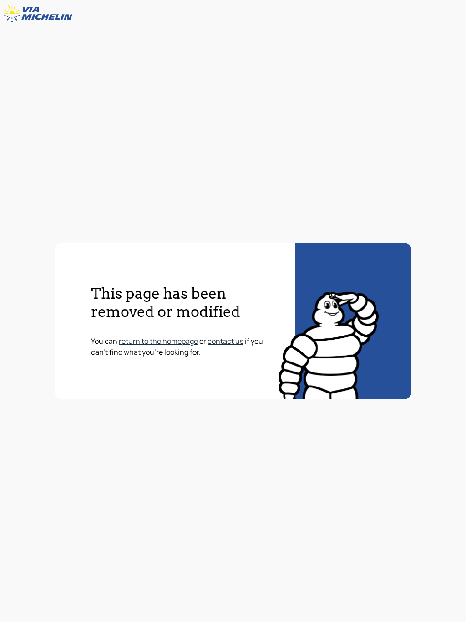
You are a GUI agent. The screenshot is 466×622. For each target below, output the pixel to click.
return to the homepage (158, 341)
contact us (225, 341)
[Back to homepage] (40, 14)
